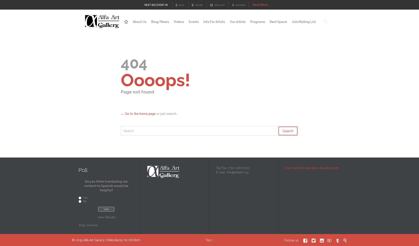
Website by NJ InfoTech (123, 240)
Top (208, 240)
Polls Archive (88, 225)
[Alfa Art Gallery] (102, 22)
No (84, 201)
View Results (106, 217)
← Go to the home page (138, 114)
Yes (85, 197)
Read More (260, 5)
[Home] (126, 22)
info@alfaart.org (238, 172)
